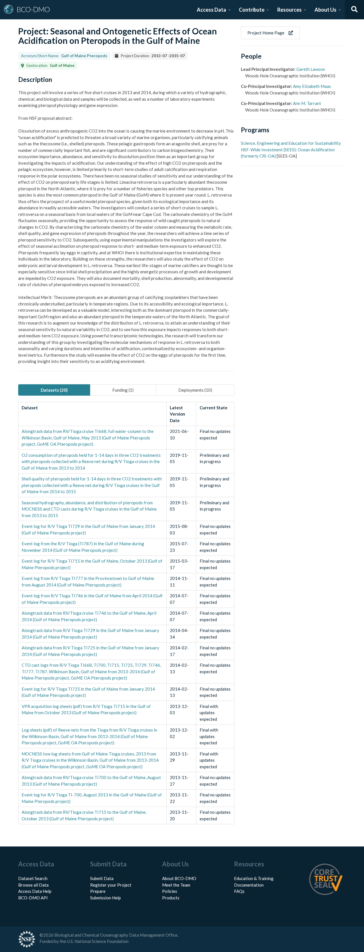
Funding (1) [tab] (123, 390)
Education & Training (254, 878)
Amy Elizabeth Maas (312, 86)
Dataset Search (32, 878)
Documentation (249, 884)
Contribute (251, 10)
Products (170, 897)
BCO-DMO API (33, 897)
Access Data (211, 10)
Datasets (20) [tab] (54, 390)
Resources (289, 10)
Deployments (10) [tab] (195, 390)
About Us (325, 10)
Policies (169, 891)
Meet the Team (176, 884)
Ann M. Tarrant (307, 103)
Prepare (98, 891)
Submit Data (101, 878)
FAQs (239, 891)
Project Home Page (265, 32)
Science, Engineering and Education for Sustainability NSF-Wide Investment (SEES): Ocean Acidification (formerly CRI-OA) (291, 149)
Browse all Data (33, 884)
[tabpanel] (126, 613)
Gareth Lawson (310, 69)
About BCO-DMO (179, 878)
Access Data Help (34, 891)
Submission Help (105, 897)
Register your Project (110, 884)
